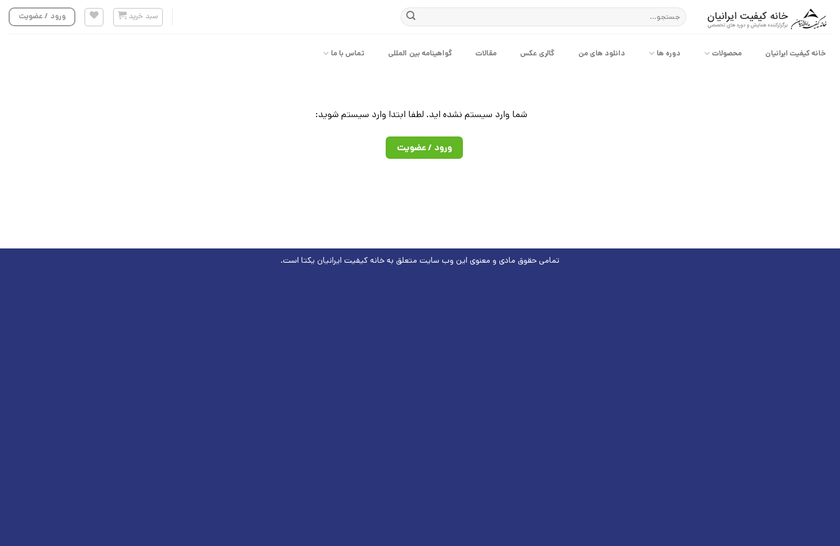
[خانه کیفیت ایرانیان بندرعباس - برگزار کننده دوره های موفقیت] (767, 17)
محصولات (727, 53)
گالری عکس (537, 53)
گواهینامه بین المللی (420, 53)
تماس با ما (348, 53)
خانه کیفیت (364, 260)
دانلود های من (602, 53)
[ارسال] (411, 17)
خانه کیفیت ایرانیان (795, 53)
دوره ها (669, 53)
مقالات (486, 53)
